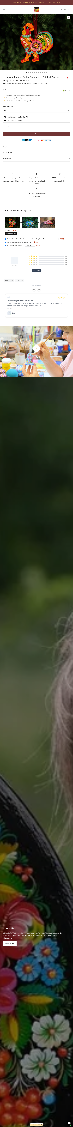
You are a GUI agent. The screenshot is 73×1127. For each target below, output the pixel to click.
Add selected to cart (11, 233)
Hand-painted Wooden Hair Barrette (15, 245)
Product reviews (9, 280)
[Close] (42, 1124)
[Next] (38, 289)
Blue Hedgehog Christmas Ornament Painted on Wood (19, 242)
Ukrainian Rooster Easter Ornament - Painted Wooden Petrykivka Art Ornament (27, 239)
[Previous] (34, 289)
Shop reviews (20, 280)
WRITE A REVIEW (36, 270)
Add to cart (36, 134)
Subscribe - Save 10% (35, 1124)
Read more (9, 941)
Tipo (64, 248)
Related (66, 248)
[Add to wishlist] (67, 78)
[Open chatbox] (69, 1123)
